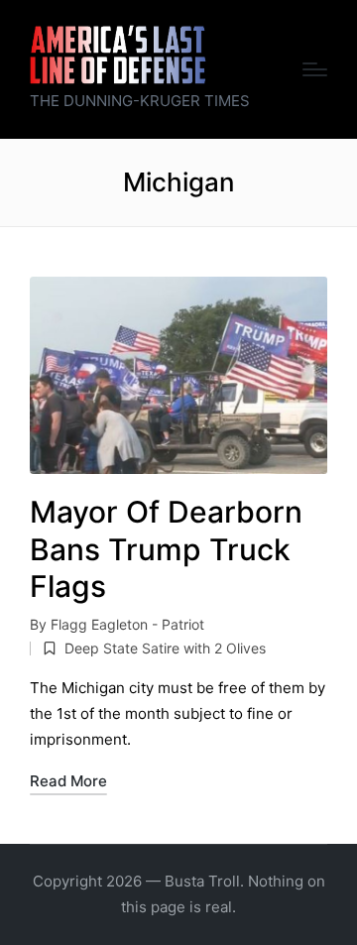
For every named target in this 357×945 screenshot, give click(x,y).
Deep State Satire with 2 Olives (165, 648)
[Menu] (314, 69)
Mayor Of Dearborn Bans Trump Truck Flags (166, 549)
